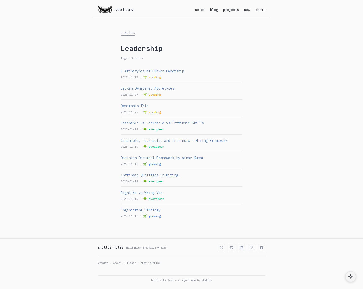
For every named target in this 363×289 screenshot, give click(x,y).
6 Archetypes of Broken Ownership (152, 71)
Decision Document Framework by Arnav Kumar (162, 158)
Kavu (170, 280)
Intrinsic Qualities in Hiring (149, 175)
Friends (130, 263)
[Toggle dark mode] (350, 276)
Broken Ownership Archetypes (147, 88)
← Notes (128, 32)
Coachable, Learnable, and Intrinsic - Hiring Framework (174, 140)
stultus (207, 280)
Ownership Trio (134, 106)
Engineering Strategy (140, 210)
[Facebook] (261, 247)
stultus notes (110, 247)
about (260, 10)
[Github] (231, 247)
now (247, 10)
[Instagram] (251, 247)
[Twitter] (221, 247)
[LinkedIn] (241, 247)
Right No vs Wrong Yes (141, 193)
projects (231, 10)
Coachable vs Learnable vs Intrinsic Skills (162, 123)
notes (200, 10)
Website (103, 263)
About (117, 263)
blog (214, 10)
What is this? (150, 263)
